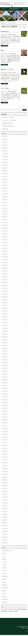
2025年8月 (5, 165)
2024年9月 (5, 196)
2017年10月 (5, 434)
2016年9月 (5, 471)
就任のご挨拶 (5, 128)
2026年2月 (5, 148)
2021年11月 (5, 294)
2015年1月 (5, 528)
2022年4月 (5, 279)
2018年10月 (5, 399)
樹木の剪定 (5, 587)
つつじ (2, 609)
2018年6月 (5, 411)
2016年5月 (5, 482)
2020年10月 (5, 331)
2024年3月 (5, 213)
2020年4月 (5, 348)
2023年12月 (5, 222)
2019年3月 (5, 385)
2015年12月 (5, 497)
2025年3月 (5, 179)
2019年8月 (5, 371)
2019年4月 (5, 382)
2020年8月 (5, 336)
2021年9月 (5, 299)
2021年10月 (5, 296)
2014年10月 (5, 537)
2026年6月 (5, 142)
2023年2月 (5, 251)
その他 (4, 556)
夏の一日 (5, 570)
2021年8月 (5, 302)
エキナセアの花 (4, 88)
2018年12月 (5, 394)
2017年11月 (5, 431)
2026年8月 (5, 136)
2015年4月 (5, 520)
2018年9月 (5, 402)
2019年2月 (5, 388)
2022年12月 (5, 256)
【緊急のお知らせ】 (7, 550)
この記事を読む (4, 45)
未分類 (4, 582)
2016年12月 (5, 462)
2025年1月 (5, 185)
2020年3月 (5, 351)
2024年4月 (5, 211)
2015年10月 (5, 502)
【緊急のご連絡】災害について (9, 126)
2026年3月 (5, 145)
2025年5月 (5, 173)
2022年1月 (5, 288)
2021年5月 (5, 311)
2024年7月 (5, 202)
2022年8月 (5, 268)
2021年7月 (5, 305)
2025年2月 (5, 182)
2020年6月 (5, 342)
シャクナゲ (5, 609)
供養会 (4, 559)
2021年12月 (5, 291)
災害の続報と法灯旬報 (7, 123)
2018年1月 (5, 425)
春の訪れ (5, 579)
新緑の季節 (5, 576)
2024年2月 (5, 216)
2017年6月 (5, 445)
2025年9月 (5, 162)
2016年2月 (5, 491)
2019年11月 (5, 362)
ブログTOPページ (4, 23)
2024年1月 (5, 219)
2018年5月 (5, 414)
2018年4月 (5, 417)
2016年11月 (5, 465)
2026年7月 (5, 139)
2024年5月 (5, 208)
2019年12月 (5, 359)
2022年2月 (5, 285)
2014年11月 (5, 534)
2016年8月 (5, 474)
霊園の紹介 (14, 91)
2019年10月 (5, 365)
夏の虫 (2, 50)
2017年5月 (5, 448)
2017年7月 (5, 442)
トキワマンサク (10, 609)
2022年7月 (5, 271)
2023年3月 (5, 248)
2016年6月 (5, 480)
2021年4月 (5, 314)
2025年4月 (5, 176)
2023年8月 (5, 233)
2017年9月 (5, 437)
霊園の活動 (5, 599)
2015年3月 (5, 522)
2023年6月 (5, 239)
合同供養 (5, 567)
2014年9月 (5, 540)
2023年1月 (5, 253)
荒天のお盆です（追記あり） (9, 117)
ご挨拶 (4, 553)
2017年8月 (5, 439)
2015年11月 (5, 500)
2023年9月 (5, 231)
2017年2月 (5, 457)
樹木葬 (14, 34)
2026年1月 (5, 150)
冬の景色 (5, 562)
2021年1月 (5, 322)
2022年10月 (5, 262)
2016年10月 (5, 468)
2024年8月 (5, 199)
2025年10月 (5, 159)
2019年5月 (5, 379)
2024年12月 (5, 188)
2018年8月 (5, 405)
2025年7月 (5, 168)
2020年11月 (5, 328)
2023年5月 (5, 242)
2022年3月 (5, 282)
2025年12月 (5, 153)
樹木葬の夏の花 (4, 31)
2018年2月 (5, 422)
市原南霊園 (24, 609)
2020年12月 (5, 325)
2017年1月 (5, 459)
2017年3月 (5, 454)
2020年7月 (5, 339)
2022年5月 (5, 276)
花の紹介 (5, 596)
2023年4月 (5, 245)
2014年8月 (5, 542)
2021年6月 (5, 308)
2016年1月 (5, 494)
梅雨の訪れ (5, 585)
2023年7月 (5, 236)
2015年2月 (5, 525)
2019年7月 (5, 374)
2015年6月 (5, 514)
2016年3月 (5, 488)
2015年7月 (5, 511)
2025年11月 (5, 156)
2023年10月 (5, 228)
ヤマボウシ (15, 609)
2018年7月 (5, 408)
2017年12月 (5, 428)
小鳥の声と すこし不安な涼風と (9, 120)
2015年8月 (5, 508)
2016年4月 (5, 485)
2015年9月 (5, 505)
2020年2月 (5, 354)
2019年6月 (5, 376)
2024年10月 (5, 193)
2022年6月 (5, 273)
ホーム (16, 626)
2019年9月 (5, 368)
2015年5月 (5, 517)
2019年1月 (5, 391)
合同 (17, 609)
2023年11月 (5, 225)
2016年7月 (5, 477)
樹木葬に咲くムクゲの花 (7, 69)
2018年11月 (5, 396)
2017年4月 (5, 451)
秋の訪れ (5, 593)
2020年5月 (5, 345)
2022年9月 (5, 265)
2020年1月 (5, 356)
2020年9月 (5, 334)
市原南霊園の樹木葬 (22, 626)
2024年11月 (5, 191)
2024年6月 (5, 205)
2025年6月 (5, 170)
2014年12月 (5, 531)
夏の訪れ (10, 34)
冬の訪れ (5, 564)
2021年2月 (5, 319)
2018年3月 (5, 419)
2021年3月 (5, 316)
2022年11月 (5, 259)
